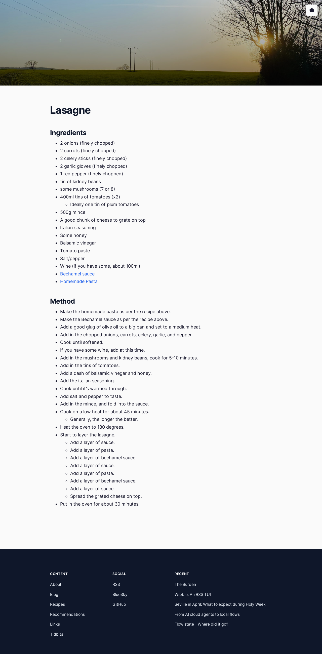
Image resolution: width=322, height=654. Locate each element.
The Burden (185, 584)
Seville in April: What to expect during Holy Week (220, 604)
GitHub (119, 604)
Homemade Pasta (79, 281)
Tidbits (56, 634)
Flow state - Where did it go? (201, 624)
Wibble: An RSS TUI (193, 594)
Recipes (57, 604)
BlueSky (120, 594)
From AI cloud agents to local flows (207, 614)
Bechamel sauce (77, 273)
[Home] (311, 10)
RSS (116, 584)
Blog (54, 594)
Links (55, 624)
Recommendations (67, 614)
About (55, 584)
